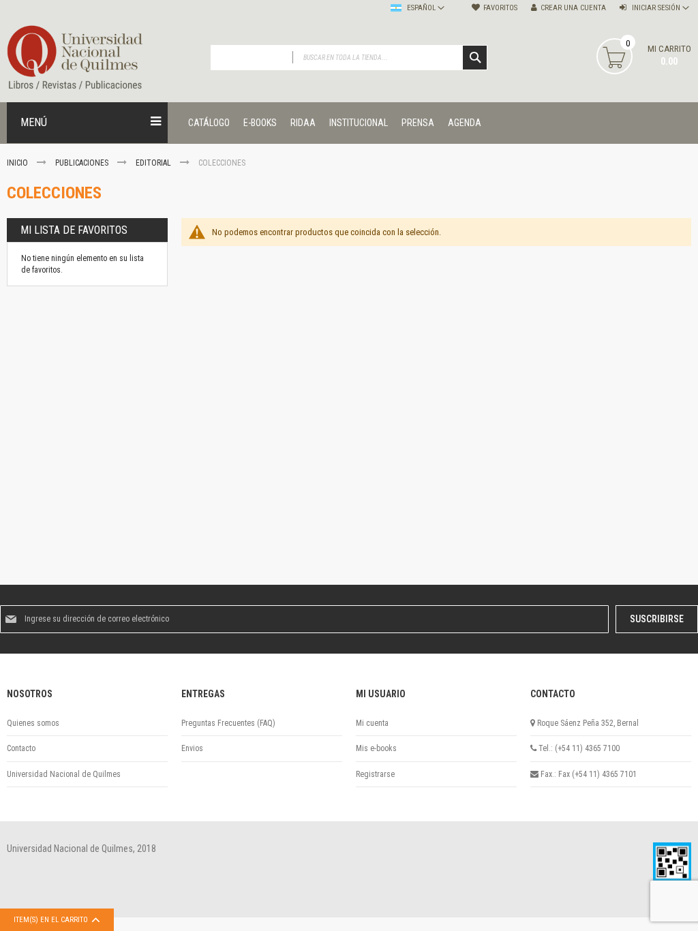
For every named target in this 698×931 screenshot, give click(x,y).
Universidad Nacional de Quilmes (64, 774)
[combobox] (349, 58)
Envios (192, 748)
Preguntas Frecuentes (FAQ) (228, 723)
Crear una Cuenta (573, 7)
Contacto (21, 748)
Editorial (154, 163)
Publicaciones (82, 163)
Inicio (18, 163)
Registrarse (375, 774)
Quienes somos (33, 723)
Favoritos (500, 7)
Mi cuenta (372, 723)
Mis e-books (376, 748)
